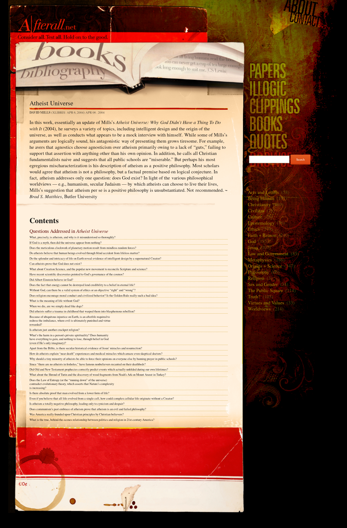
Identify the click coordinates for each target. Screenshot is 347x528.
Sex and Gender (263, 284)
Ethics (254, 229)
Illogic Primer (291, 88)
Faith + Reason (262, 235)
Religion (256, 278)
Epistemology (261, 223)
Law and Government (268, 253)
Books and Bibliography (126, 64)
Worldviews (259, 309)
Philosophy (258, 272)
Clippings (291, 106)
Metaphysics (260, 259)
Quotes (291, 141)
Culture (255, 216)
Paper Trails (291, 70)
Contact (291, 20)
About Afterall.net (291, 7)
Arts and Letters (263, 192)
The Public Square (265, 290)
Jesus (253, 247)
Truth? (254, 296)
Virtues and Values (266, 302)
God (252, 241)
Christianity (259, 204)
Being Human (261, 198)
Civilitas (256, 210)
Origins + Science (265, 266)
